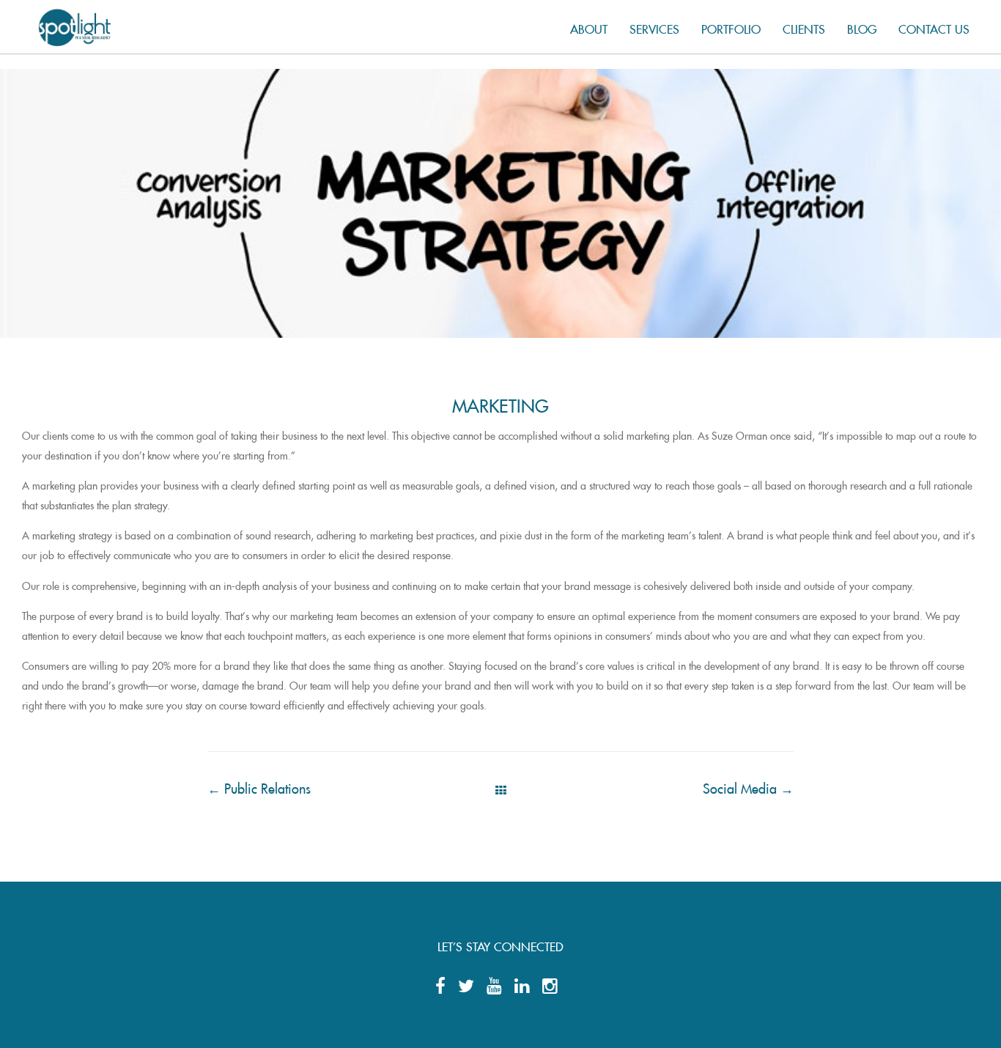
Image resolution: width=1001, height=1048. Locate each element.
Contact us (933, 27)
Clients (804, 27)
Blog (861, 27)
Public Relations (259, 785)
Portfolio (731, 27)
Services (654, 27)
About (588, 27)
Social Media (748, 785)
